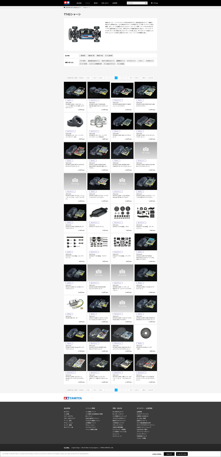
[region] (110, 454)
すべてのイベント (91, 427)
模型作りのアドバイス (119, 420)
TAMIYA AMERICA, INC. (107, 447)
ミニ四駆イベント (91, 412)
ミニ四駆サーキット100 (119, 431)
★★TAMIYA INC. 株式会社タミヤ (73, 7)
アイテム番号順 (108, 55)
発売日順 (83, 55)
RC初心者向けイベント (92, 418)
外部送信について (142, 436)
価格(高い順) (91, 55)
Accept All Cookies (182, 454)
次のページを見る (134, 78)
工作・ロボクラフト (70, 418)
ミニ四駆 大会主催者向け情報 (94, 414)
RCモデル (66, 412)
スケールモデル (68, 416)
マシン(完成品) (120, 63)
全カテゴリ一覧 (68, 427)
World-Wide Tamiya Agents (89, 447)
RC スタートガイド (118, 414)
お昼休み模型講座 (118, 427)
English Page (76, 447)
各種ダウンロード (142, 420)
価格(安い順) (100, 55)
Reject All (169, 454)
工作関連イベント (91, 423)
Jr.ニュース (116, 434)
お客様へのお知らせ (142, 416)
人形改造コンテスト (118, 423)
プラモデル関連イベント (93, 420)
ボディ (140, 60)
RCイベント (89, 416)
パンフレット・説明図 (119, 429)
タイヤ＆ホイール (131, 60)
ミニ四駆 (66, 414)
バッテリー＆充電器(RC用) (95, 63)
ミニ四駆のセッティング (120, 416)
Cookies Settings (156, 454)
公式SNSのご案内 (142, 429)
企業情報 (139, 412)
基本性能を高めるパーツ (94, 60)
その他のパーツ (149, 60)
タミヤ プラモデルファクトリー (146, 425)
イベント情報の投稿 (91, 429)
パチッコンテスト (118, 425)
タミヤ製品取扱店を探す (144, 423)
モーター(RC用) (83, 63)
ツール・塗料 (68, 420)
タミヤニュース (117, 436)
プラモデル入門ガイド (119, 418)
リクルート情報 (141, 438)
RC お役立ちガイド (118, 412)
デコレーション (68, 423)
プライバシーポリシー (143, 431)
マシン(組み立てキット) (109, 63)
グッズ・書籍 (68, 425)
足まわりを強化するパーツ (108, 60)
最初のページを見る (85, 78)
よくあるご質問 (141, 418)
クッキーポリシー (142, 434)
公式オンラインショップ (144, 427)
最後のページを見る (147, 78)
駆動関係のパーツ (121, 60)
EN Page (155, 3)
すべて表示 (82, 60)
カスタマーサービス (142, 414)
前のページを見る (98, 78)
